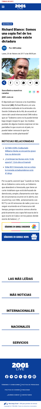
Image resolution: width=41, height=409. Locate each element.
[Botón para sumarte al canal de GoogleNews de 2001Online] (20, 237)
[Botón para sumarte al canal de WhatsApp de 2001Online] (30, 91)
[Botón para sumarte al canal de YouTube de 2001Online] (37, 91)
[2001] (20, 6)
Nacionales (7, 24)
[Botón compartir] (4, 82)
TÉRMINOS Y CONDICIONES (10, 384)
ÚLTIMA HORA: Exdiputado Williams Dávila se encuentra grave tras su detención (20, 151)
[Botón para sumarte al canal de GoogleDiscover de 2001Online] (20, 226)
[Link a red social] (7, 376)
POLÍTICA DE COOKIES (12, 390)
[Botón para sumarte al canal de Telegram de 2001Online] (33, 91)
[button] (10, 82)
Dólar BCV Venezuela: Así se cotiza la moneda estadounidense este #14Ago (20, 170)
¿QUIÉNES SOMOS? (13, 395)
